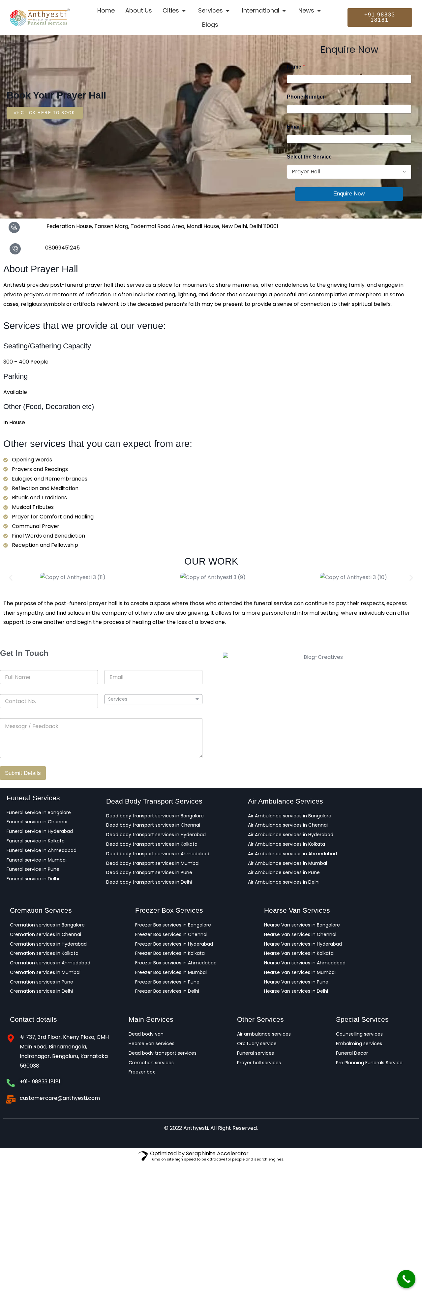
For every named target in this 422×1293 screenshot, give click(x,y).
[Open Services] (228, 10)
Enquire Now (349, 194)
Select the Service (309, 157)
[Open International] (284, 10)
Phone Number (306, 97)
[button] (11, 577)
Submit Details (23, 773)
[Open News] (319, 10)
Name (296, 67)
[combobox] (153, 699)
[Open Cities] (184, 10)
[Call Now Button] (406, 1279)
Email (296, 127)
